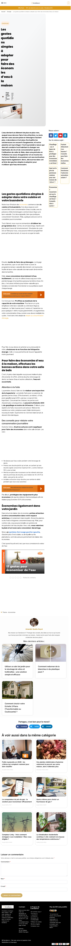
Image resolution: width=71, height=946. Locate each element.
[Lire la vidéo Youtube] (23, 562)
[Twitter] (56, 135)
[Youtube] (60, 135)
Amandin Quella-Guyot (34, 629)
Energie (9, 11)
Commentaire (5, 862)
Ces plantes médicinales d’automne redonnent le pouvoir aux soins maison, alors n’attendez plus (49, 764)
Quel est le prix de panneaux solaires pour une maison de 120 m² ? (53, 175)
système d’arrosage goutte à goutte (24, 532)
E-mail (3, 886)
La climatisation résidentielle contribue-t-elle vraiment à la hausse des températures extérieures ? (50, 837)
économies (23, 204)
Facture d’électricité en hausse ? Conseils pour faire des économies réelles (65, 154)
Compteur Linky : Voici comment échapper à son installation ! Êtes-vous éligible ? (16, 837)
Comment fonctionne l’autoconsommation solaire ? (64, 172)
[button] (68, 3)
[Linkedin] (65, 135)
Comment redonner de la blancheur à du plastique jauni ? (49, 669)
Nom (3, 879)
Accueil (3, 11)
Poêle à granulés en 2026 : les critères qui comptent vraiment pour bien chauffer (15, 764)
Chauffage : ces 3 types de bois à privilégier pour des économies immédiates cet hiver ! (53, 154)
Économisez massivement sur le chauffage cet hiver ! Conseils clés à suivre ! (53, 196)
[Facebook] (51, 135)
